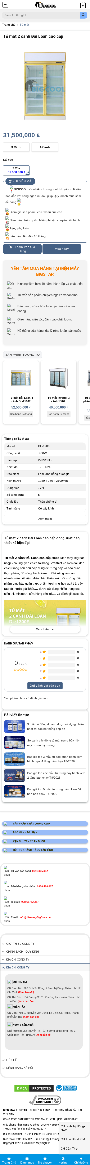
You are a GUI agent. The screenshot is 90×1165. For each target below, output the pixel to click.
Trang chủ (8, 24)
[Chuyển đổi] (3, 944)
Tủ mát (24, 24)
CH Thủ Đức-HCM (73, 1139)
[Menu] (5, 5)
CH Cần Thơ (69, 1148)
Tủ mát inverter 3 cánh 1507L (59, 399)
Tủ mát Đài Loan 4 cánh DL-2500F (21, 399)
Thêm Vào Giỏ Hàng (24, 249)
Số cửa (8, 159)
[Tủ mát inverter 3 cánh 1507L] (58, 378)
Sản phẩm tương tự (22, 354)
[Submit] (83, 15)
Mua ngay (62, 248)
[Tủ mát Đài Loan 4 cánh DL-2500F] (20, 378)
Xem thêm (43, 629)
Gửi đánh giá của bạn (45, 685)
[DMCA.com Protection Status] (34, 1088)
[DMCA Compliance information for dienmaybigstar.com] (45, 1100)
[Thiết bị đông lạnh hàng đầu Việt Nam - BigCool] (45, 4)
